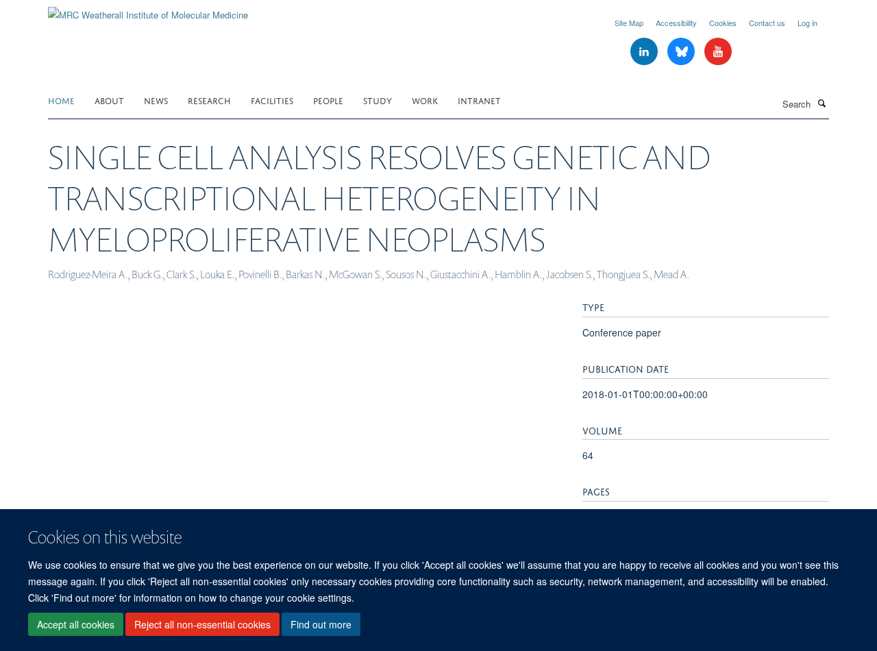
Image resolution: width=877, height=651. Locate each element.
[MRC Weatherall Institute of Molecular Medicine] (148, 9)
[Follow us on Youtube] (718, 51)
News (156, 99)
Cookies (723, 22)
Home (61, 99)
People (328, 99)
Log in (807, 22)
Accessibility (676, 22)
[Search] (821, 102)
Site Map (629, 22)
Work (425, 99)
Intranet (479, 99)
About (109, 99)
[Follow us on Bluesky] (682, 51)
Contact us (767, 22)
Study (377, 99)
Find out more (321, 624)
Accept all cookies (75, 624)
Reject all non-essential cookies (202, 624)
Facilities (272, 99)
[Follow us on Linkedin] (645, 51)
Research (209, 99)
